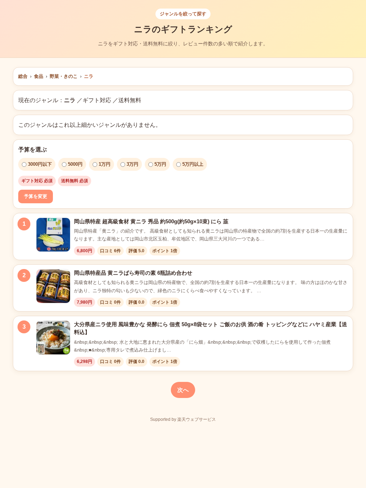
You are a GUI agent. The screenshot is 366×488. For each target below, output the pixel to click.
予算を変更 (35, 196)
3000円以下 (40, 164)
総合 (23, 76)
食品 (38, 76)
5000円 (75, 164)
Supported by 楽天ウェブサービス (183, 419)
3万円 (132, 164)
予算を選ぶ (32, 149)
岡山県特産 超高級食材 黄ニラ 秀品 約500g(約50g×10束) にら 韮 (151, 221)
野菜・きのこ (64, 76)
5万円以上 (192, 164)
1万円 (104, 164)
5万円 (160, 164)
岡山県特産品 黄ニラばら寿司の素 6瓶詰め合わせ (133, 273)
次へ (183, 390)
